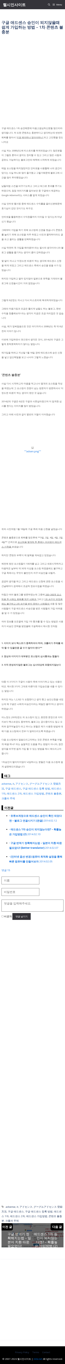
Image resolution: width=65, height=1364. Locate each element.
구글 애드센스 (13, 788)
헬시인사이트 (14, 4)
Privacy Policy (22, 1352)
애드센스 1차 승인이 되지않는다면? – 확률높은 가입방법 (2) (45, 1240)
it (13, 783)
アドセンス (21, 783)
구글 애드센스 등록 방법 (36, 788)
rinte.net (38, 1358)
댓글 (6, 870)
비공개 (7, 916)
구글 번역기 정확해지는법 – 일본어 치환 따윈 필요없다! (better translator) (19, 1244)
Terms (35, 1352)
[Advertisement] (32, 72)
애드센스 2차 (14, 793)
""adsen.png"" (32, 451)
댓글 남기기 (22, 916)
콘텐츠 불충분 (53, 793)
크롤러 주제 (8, 798)
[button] (49, 4)
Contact (46, 1352)
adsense (6, 783)
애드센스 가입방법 (33, 793)
